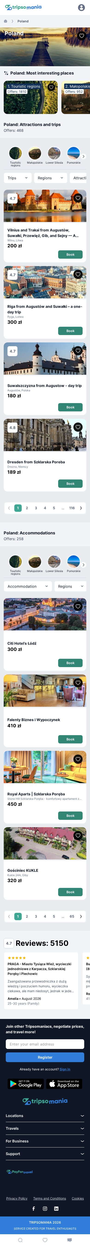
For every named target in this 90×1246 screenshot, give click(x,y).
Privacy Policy (16, 1198)
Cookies (78, 1198)
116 (72, 508)
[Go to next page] (81, 508)
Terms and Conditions (49, 1198)
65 (72, 916)
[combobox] (18, 178)
